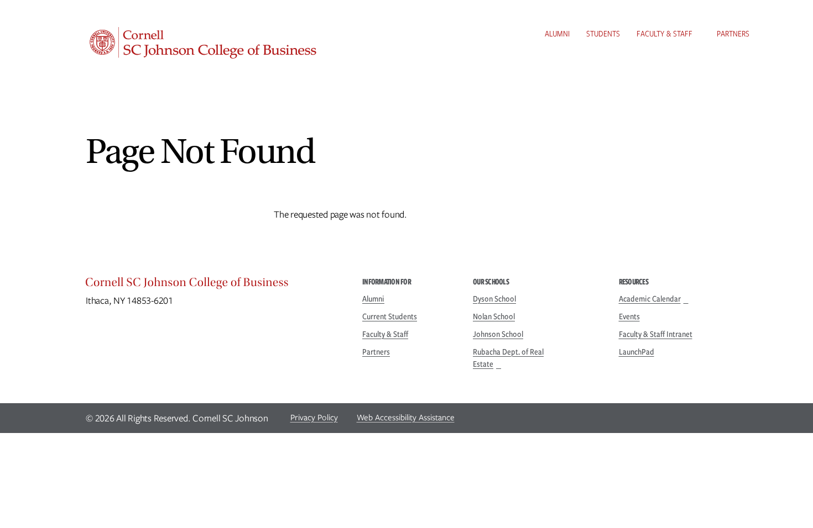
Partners (733, 34)
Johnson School (498, 334)
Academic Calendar (650, 299)
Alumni (557, 34)
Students (603, 34)
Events (629, 316)
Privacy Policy (314, 417)
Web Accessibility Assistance (406, 417)
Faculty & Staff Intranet (655, 334)
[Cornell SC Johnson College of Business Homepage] (213, 285)
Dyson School (494, 299)
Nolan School (494, 316)
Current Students (389, 316)
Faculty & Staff (664, 34)
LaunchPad (636, 352)
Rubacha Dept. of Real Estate (508, 358)
